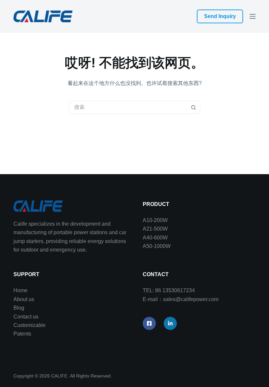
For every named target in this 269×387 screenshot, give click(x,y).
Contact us (25, 316)
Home (20, 290)
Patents (22, 333)
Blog (18, 308)
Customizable (29, 325)
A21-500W (155, 229)
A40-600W (155, 237)
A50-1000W (157, 246)
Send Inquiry (220, 16)
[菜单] (253, 16)
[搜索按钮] (193, 107)
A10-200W (155, 220)
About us (23, 299)
